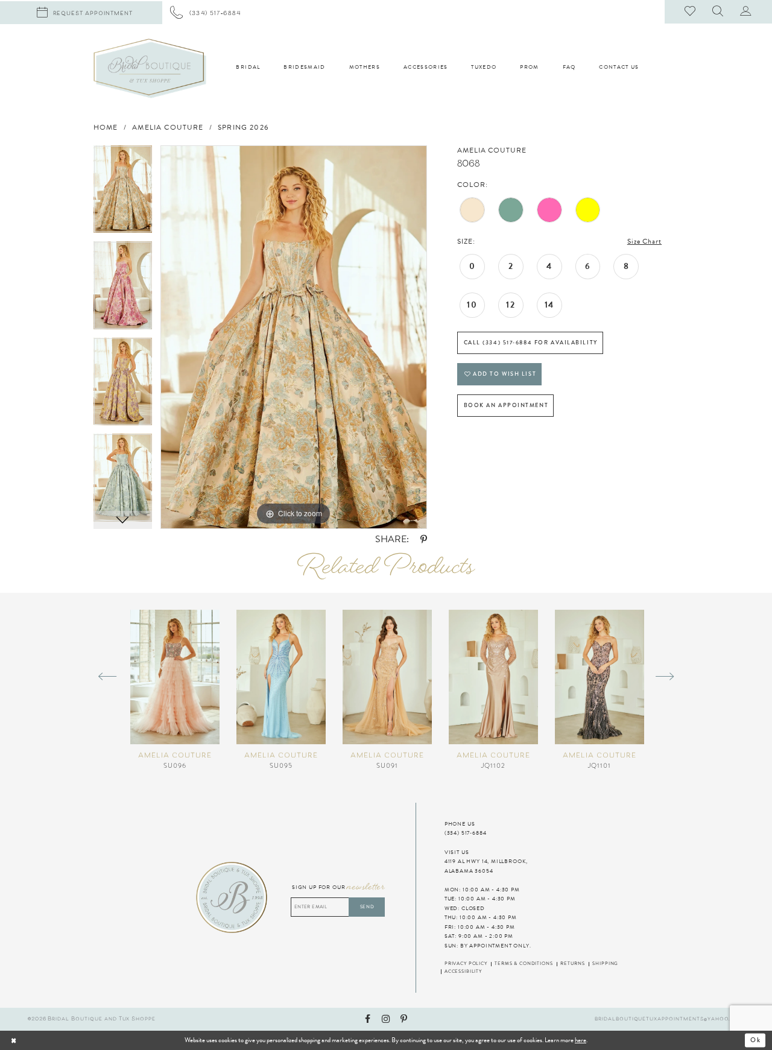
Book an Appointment (506, 405)
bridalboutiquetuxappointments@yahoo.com (669, 1019)
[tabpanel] (122, 193)
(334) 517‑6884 (466, 833)
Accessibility (463, 971)
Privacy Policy (466, 963)
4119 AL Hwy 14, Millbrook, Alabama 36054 (486, 866)
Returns (572, 963)
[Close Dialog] (40, 1040)
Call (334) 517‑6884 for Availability (531, 342)
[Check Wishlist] (690, 12)
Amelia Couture (167, 127)
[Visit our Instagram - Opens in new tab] (386, 1019)
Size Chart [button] (644, 241)
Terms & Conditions (523, 963)
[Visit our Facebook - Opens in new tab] (367, 1019)
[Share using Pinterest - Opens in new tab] (423, 540)
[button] (718, 12)
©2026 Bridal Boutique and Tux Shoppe (92, 1019)
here (580, 1040)
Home (105, 127)
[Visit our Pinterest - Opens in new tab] (403, 1019)
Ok (755, 1040)
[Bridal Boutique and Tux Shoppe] (149, 68)
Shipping (605, 963)
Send (367, 907)
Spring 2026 (243, 127)
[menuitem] (205, 12)
